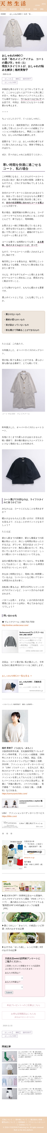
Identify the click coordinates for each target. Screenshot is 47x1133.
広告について (7, 1120)
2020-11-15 (7, 74)
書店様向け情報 (36, 1120)
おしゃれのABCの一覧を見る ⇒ (17, 676)
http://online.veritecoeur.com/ (15, 625)
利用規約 (21, 1122)
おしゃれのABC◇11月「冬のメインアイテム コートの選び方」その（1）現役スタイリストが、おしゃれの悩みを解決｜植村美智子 (23, 62)
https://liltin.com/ (9, 816)
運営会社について (8, 1122)
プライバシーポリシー (36, 1122)
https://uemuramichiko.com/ (14, 794)
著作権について (21, 1120)
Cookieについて (25, 1125)
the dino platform (26, 1130)
